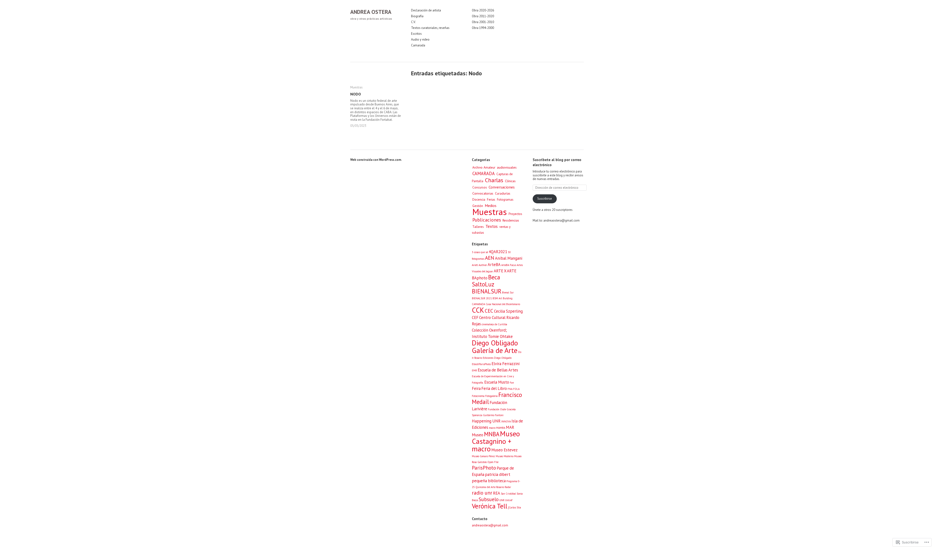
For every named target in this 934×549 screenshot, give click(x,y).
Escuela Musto (496, 382)
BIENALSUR (486, 291)
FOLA (516, 389)
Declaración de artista (426, 10)
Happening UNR (486, 421)
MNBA (491, 434)
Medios (490, 205)
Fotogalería (491, 396)
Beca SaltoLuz (486, 280)
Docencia (478, 199)
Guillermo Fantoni (493, 415)
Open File (492, 462)
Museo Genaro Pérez (483, 456)
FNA (510, 389)
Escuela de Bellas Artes (498, 370)
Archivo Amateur (483, 167)
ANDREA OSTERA (370, 11)
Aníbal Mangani (508, 258)
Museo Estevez (504, 450)
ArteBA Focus (508, 265)
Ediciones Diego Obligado (497, 358)
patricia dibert (497, 474)
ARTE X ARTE (505, 271)
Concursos (479, 187)
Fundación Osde (497, 409)
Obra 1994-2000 (483, 28)
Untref (508, 500)
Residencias (511, 220)
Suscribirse (544, 199)
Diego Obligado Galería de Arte (495, 346)
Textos (491, 226)
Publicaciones (486, 220)
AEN (489, 258)
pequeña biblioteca (489, 480)
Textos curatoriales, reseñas (430, 28)
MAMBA (500, 427)
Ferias (491, 199)
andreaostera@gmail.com (490, 525)
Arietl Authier (479, 265)
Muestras (356, 87)
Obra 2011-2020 (483, 16)
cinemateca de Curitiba (494, 324)
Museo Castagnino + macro (496, 441)
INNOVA (506, 421)
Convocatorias (482, 193)
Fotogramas (505, 199)
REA (496, 493)
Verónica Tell (489, 506)
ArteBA (494, 264)
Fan (512, 382)
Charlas (494, 180)
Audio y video (420, 40)
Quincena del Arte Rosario (490, 487)
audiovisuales (507, 167)
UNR (501, 500)
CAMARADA (483, 173)
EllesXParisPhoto (481, 364)
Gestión (477, 206)
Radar (508, 487)
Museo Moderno (504, 456)
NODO (355, 94)
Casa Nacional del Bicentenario (503, 304)
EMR (474, 370)
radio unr (482, 492)
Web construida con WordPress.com (375, 160)
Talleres (478, 226)
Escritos (416, 34)
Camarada (418, 45)
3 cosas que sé (480, 252)
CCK (478, 310)
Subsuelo (489, 499)
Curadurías (502, 193)
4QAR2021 (498, 251)
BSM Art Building (502, 298)
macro (492, 427)
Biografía (417, 16)
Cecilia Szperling (508, 311)
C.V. (413, 22)
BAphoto (479, 278)
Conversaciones (502, 186)
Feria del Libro (494, 388)
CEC (489, 311)
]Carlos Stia (514, 507)
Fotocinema (478, 396)
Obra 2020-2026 (483, 10)
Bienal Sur (508, 292)
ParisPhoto (484, 467)
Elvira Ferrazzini (506, 363)
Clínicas (510, 181)
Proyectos (515, 214)
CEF (475, 317)
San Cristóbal (508, 493)
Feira (476, 388)
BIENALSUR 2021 (482, 298)
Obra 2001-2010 (483, 22)
